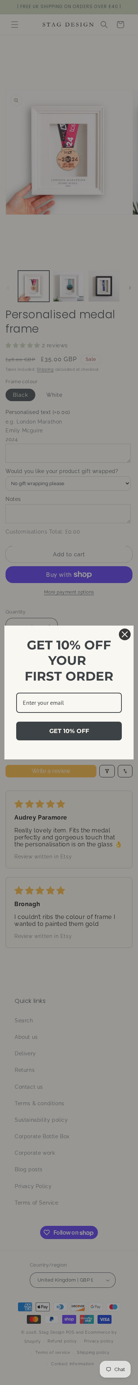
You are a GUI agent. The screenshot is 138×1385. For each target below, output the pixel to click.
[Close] (125, 634)
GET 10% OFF (69, 731)
